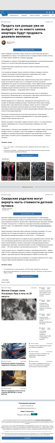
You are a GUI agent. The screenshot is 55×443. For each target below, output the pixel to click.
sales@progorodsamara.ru (26, 408)
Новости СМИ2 (5, 161)
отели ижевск (5, 279)
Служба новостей (7, 208)
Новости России (7, 21)
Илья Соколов (11, 42)
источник (30, 57)
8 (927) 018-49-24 (26, 406)
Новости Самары (7, 194)
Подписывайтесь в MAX (27, 50)
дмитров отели (5, 158)
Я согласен (27, 438)
